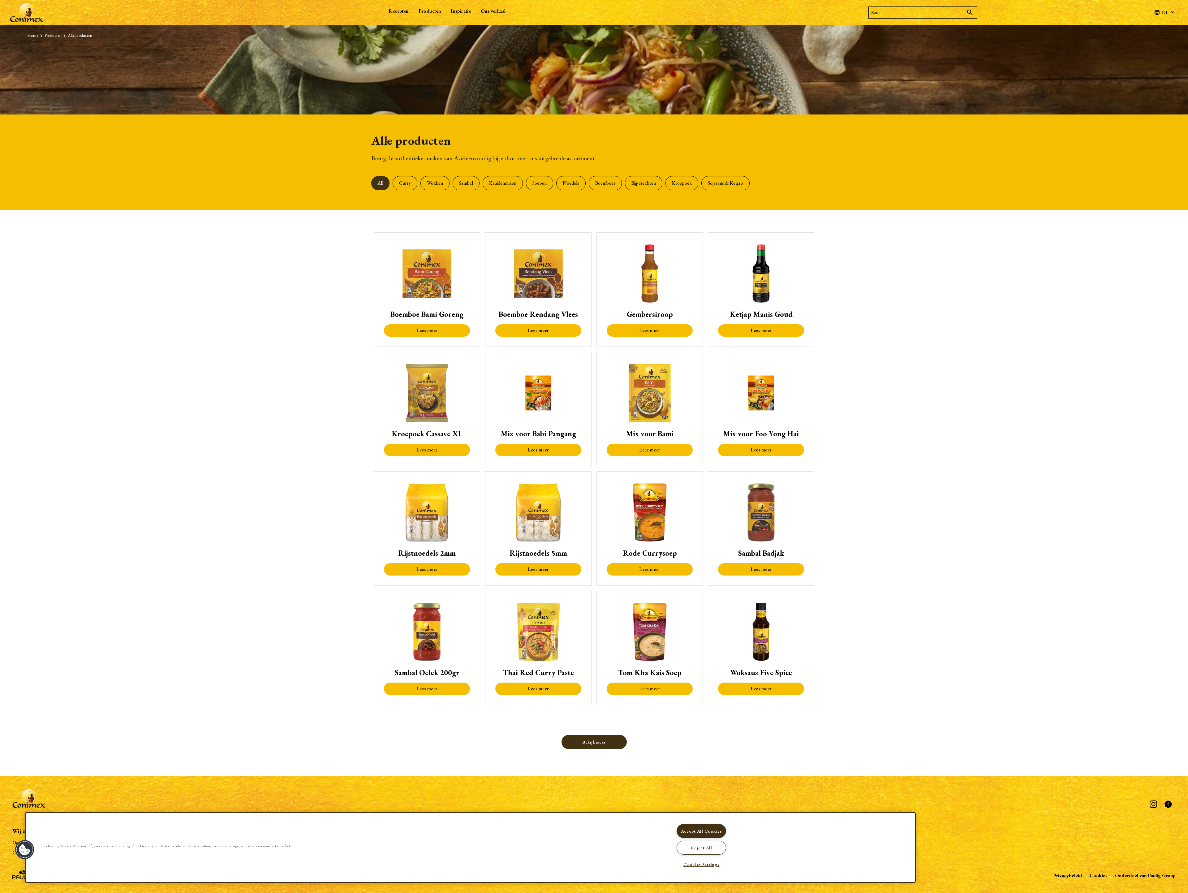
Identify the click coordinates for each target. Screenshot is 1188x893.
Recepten (398, 11)
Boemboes (605, 183)
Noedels (571, 183)
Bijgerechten (643, 183)
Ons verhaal (493, 11)
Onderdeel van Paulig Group (1145, 875)
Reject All (701, 848)
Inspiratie (461, 11)
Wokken (435, 183)
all (380, 183)
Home (32, 35)
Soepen (539, 183)
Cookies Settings (701, 864)
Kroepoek (682, 183)
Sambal (466, 183)
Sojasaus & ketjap (725, 183)
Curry (405, 183)
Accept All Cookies (701, 831)
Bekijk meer (594, 742)
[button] (25, 850)
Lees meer (426, 330)
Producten (430, 11)
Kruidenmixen (502, 183)
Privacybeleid (1067, 875)
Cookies (1099, 875)
